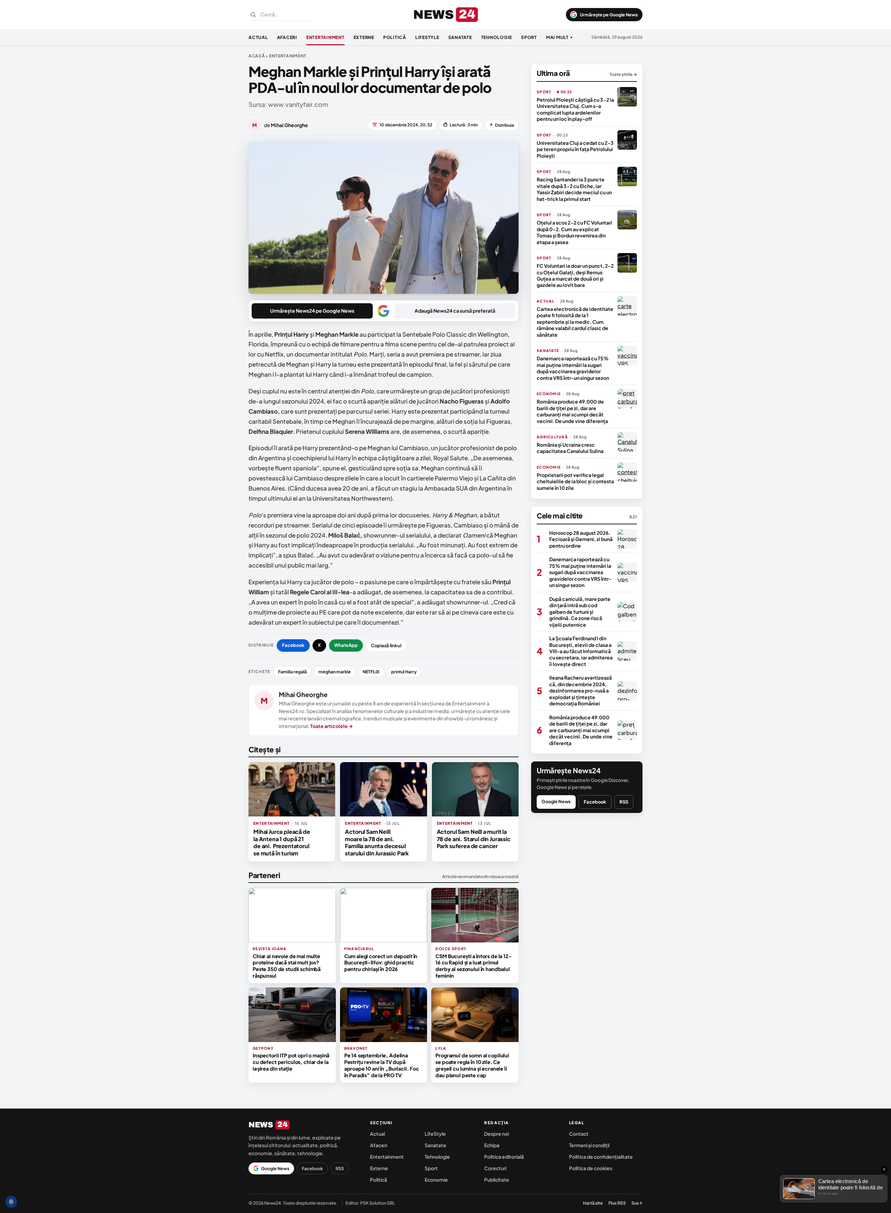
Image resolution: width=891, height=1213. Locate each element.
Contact (579, 1133)
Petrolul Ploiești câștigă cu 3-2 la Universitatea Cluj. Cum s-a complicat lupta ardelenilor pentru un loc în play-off (575, 109)
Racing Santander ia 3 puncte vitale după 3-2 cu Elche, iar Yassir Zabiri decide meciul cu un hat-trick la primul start (574, 189)
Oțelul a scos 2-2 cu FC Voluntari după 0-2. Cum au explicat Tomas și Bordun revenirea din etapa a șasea (574, 232)
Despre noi (496, 1133)
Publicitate (496, 1179)
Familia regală (292, 671)
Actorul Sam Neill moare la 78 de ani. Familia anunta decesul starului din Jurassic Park (377, 842)
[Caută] (253, 14)
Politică (394, 37)
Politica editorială (504, 1156)
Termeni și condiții (589, 1145)
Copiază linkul (386, 645)
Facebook (293, 645)
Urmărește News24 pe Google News (312, 310)
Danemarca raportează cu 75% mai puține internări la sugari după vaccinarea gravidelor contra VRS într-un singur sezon (573, 368)
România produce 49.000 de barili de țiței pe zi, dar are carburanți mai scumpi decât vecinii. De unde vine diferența (572, 411)
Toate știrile (623, 74)
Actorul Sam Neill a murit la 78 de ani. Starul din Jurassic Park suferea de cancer (474, 839)
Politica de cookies (590, 1168)
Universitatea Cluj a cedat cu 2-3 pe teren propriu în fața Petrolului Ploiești (575, 149)
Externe (364, 37)
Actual (258, 37)
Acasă (257, 55)
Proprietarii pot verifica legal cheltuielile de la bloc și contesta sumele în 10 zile (575, 481)
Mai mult (559, 37)
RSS (624, 802)
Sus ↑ (636, 1203)
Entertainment (325, 37)
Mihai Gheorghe (303, 694)
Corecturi (495, 1168)
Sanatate (460, 37)
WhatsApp (346, 645)
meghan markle (334, 671)
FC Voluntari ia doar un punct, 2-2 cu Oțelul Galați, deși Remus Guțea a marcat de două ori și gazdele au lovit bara (575, 275)
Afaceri (287, 37)
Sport (529, 37)
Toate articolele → (331, 726)
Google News (556, 801)
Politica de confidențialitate (601, 1156)
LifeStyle (427, 37)
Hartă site (593, 1203)
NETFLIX (371, 671)
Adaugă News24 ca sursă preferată (455, 310)
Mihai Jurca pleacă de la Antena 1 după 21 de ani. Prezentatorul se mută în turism (281, 842)
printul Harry (404, 671)
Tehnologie (496, 37)
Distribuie (501, 125)
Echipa (491, 1145)
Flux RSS (617, 1203)
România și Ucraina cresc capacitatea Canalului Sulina (570, 447)
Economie (436, 1179)
